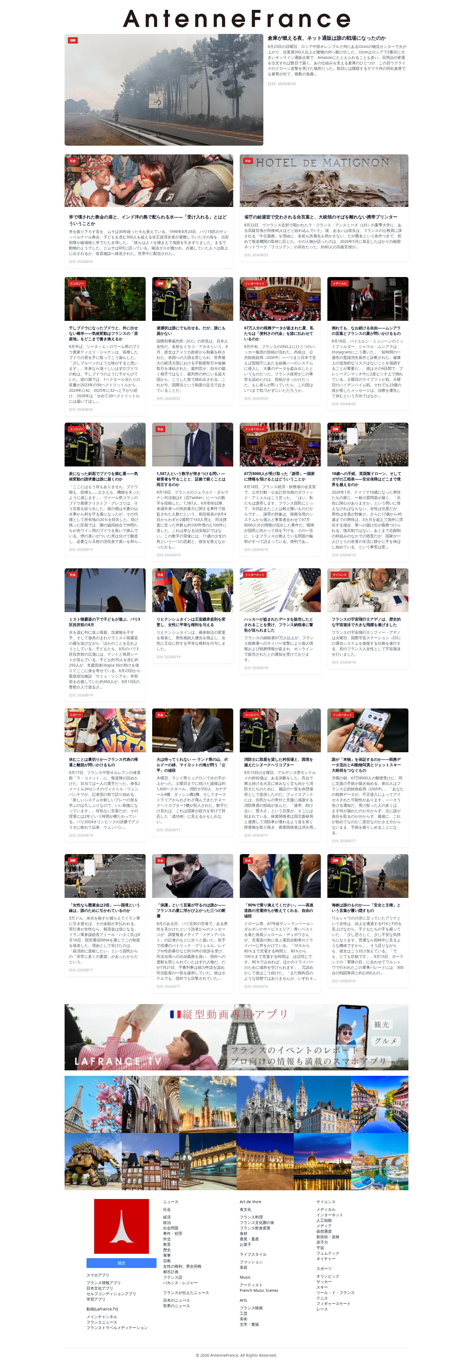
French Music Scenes (259, 1290)
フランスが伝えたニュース (186, 1292)
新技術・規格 (327, 1236)
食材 (243, 1233)
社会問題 (170, 1227)
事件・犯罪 (172, 1233)
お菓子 (245, 1244)
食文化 (245, 1209)
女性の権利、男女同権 (182, 1266)
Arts (243, 1300)
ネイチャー (326, 1258)
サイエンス (326, 1201)
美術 (243, 1318)
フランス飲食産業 (255, 1227)
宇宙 (320, 1247)
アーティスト (251, 1284)
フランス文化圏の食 (257, 1222)
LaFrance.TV (106, 1309)
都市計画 (170, 1271)
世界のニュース (176, 1305)
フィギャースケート (333, 1303)
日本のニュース (176, 1300)
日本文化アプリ (99, 1288)
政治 (167, 1222)
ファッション (251, 1261)
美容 (243, 1267)
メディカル (326, 1209)
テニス (322, 1298)
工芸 (243, 1313)
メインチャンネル (101, 1316)
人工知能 (324, 1220)
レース (322, 1309)
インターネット (329, 1214)
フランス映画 (251, 1307)
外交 (167, 1238)
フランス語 (172, 1277)
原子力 (322, 1242)
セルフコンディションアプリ (111, 1293)
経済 (167, 1217)
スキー (322, 1287)
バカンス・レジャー (180, 1282)
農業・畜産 (249, 1238)
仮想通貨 (324, 1231)
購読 (121, 1263)
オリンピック (327, 1276)
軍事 (167, 1255)
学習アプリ (96, 1299)
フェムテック (327, 1253)
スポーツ (324, 1268)
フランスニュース (101, 1322)
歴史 (167, 1249)
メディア (324, 1225)
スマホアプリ (97, 1275)
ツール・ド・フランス (335, 1292)
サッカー (324, 1281)
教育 (167, 1244)
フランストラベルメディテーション (117, 1327)
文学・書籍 (249, 1324)
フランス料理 (251, 1217)
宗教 (167, 1260)
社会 (167, 1209)
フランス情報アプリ (103, 1282)
